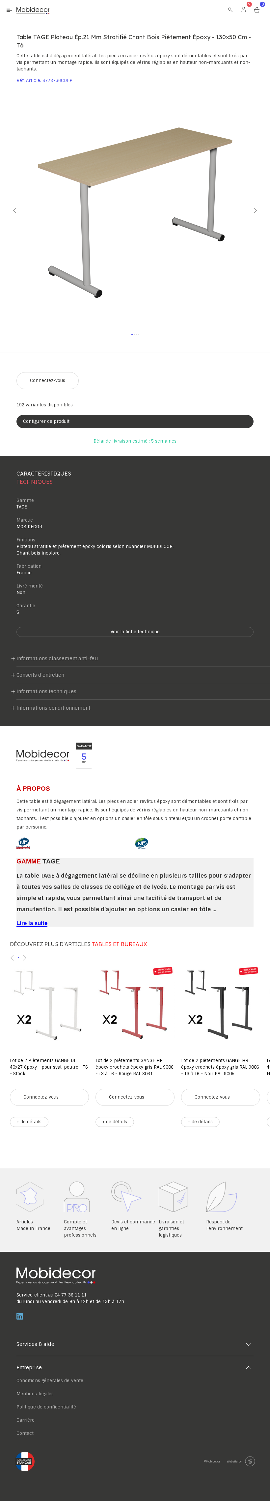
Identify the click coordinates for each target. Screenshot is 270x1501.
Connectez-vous (47, 380)
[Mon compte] (243, 9)
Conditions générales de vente (49, 1380)
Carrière (25, 1420)
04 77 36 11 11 (71, 1295)
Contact (25, 1433)
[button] (8, 210)
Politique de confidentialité (46, 1407)
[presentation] (12, 958)
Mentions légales (35, 1394)
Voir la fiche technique (135, 632)
